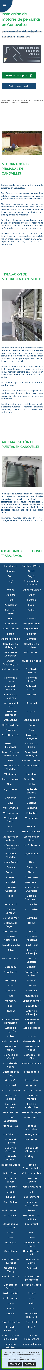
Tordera (10, 872)
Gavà (10, 802)
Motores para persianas (5, 102)
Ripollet (10, 1011)
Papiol (31, 605)
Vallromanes (10, 807)
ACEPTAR (29, 1364)
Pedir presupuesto (19, 86)
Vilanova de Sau (10, 1090)
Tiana (31, 725)
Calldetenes (10, 931)
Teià (31, 730)
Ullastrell (32, 1210)
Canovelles (31, 909)
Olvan (10, 1308)
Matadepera (31, 1071)
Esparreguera (31, 719)
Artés (32, 1237)
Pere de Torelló (10, 958)
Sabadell (32, 703)
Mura (11, 995)
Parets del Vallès (31, 566)
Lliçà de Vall (31, 853)
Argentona (10, 623)
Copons (31, 711)
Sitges (10, 1232)
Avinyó (10, 589)
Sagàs (31, 576)
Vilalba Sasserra (31, 1090)
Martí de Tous (10, 1125)
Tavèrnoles (31, 877)
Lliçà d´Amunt (10, 862)
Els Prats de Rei (10, 725)
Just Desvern (31, 1139)
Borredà (31, 638)
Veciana (31, 802)
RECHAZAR (15, 1364)
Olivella (10, 1313)
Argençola (11, 1242)
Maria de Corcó (10, 1210)
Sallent (11, 1036)
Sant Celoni (10, 1202)
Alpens (10, 784)
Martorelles (31, 1080)
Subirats (31, 826)
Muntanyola (31, 995)
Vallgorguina (10, 813)
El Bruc (31, 862)
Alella (32, 784)
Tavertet (10, 877)
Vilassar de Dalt (32, 1041)
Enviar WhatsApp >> (17, 75)
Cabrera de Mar (31, 760)
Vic (31, 1191)
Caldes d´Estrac (31, 589)
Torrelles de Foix (10, 1322)
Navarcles (31, 990)
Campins (31, 917)
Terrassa (11, 730)
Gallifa (31, 571)
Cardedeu (10, 966)
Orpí (31, 1298)
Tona (10, 895)
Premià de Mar (10, 1276)
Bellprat (31, 633)
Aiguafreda (10, 789)
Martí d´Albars (10, 1134)
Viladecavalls (31, 765)
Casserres (10, 797)
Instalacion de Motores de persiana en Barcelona (21, 102)
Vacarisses (31, 818)
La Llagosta (31, 1156)
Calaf (31, 594)
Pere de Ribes (10, 1112)
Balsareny (10, 980)
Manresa (10, 990)
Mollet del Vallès (31, 1284)
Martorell (10, 1085)
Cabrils (32, 985)
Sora (10, 576)
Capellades (10, 972)
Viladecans (10, 774)
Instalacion (10, 566)
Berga (10, 633)
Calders (10, 594)
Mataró (31, 1036)
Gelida (10, 760)
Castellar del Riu (31, 1063)
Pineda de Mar (10, 779)
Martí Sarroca (31, 1117)
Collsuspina (10, 719)
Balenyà (31, 980)
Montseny (10, 1000)
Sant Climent (31, 1196)
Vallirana (32, 807)
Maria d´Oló (10, 1215)
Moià (10, 618)
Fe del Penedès (10, 735)
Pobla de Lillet (10, 1298)
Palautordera (31, 652)
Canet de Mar (11, 917)
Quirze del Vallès (31, 1173)
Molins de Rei (10, 1293)
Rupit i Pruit (31, 945)
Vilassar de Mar (32, 1000)
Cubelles (32, 867)
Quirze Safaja (10, 1173)
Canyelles (31, 904)
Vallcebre (31, 813)
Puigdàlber (10, 605)
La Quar (10, 1196)
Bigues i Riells (31, 628)
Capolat (31, 966)
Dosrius (10, 867)
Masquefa (10, 1080)
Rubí (10, 1005)
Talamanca (31, 882)
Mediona (32, 618)
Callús (31, 923)
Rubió (10, 950)
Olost (32, 1308)
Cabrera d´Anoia (10, 638)
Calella (32, 931)
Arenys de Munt (32, 623)
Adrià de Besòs (31, 1027)
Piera (10, 599)
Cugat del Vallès (31, 660)
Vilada (10, 1191)
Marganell (31, 1085)
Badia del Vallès (10, 1041)
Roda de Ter (31, 1005)
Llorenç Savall (31, 1134)
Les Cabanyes (31, 845)
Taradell (10, 882)
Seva (31, 1232)
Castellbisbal (31, 779)
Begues (10, 571)
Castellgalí (10, 1251)
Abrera (32, 872)
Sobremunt (31, 1224)
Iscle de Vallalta (10, 945)
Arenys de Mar (10, 628)
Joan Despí (10, 904)
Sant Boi (31, 694)
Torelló (31, 1327)
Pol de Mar (11, 1186)
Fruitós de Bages (10, 1164)
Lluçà (11, 581)
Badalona (31, 774)
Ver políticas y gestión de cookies (22, 1359)
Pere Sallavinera (31, 1186)
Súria (10, 826)
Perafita (31, 599)
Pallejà (31, 610)
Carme (32, 797)
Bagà (10, 985)
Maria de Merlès (31, 1344)
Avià (10, 1237)
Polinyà (32, 1293)
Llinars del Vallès (31, 831)
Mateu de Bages (31, 1112)
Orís (31, 1303)
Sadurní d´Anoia (10, 669)
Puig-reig (31, 1267)
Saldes (10, 831)
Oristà (10, 1303)
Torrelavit (31, 1322)
